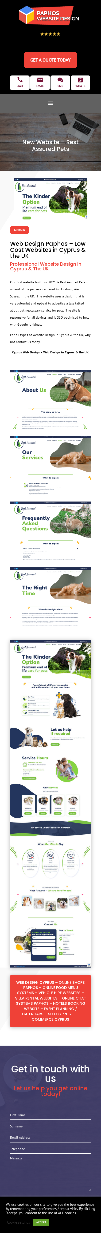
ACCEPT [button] (41, 1222)
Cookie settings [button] (18, 1222)
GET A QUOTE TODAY (50, 60)
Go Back (19, 230)
